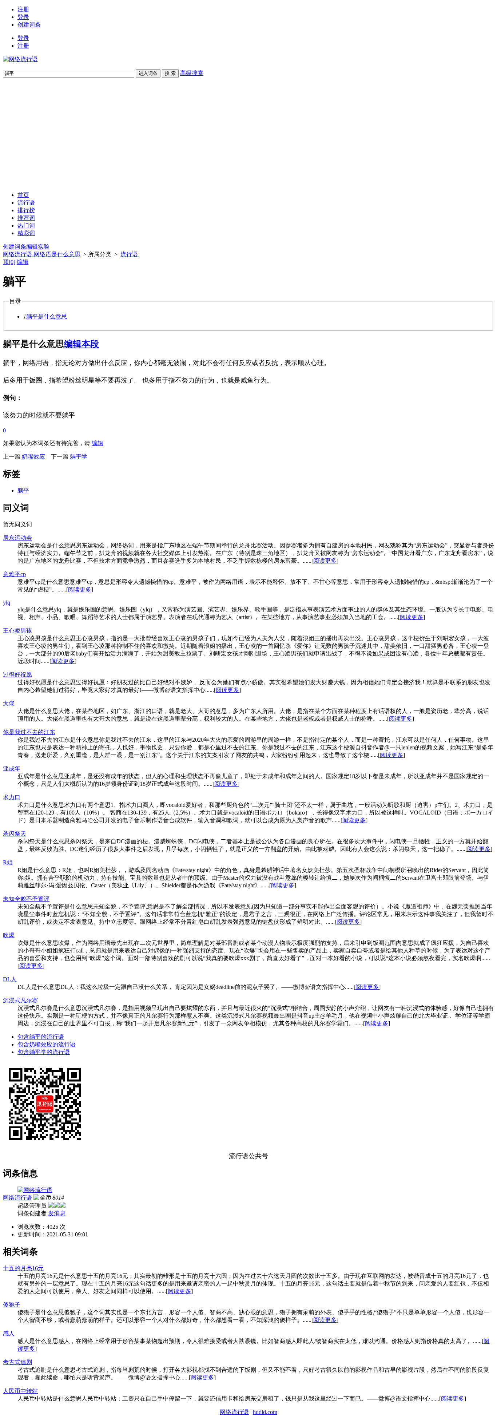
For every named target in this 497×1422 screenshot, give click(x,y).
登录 (23, 17)
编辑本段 (81, 344)
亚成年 (11, 768)
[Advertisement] (248, 135)
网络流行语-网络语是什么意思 (41, 254)
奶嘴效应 (33, 456)
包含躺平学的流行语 (43, 1052)
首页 (23, 195)
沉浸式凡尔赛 (20, 1000)
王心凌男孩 (17, 630)
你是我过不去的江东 (29, 732)
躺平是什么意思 (46, 316)
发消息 (56, 1213)
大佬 (9, 703)
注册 (23, 9)
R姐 (8, 862)
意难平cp (14, 574)
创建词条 (29, 24)
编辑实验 (37, 246)
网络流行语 (17, 1198)
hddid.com (265, 1412)
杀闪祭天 (14, 834)
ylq (6, 602)
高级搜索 (191, 73)
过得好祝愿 (17, 675)
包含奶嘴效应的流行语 (46, 1044)
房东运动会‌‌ (17, 538)
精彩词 (26, 233)
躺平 (23, 490)
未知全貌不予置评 (26, 899)
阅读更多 (325, 561)
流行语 (26, 202)
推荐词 (26, 218)
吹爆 (9, 935)
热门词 (26, 225)
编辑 (22, 262)
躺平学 (78, 456)
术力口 (11, 797)
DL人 (10, 979)
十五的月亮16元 (23, 1268)
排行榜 (26, 210)
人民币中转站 (20, 1391)
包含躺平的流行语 (40, 1037)
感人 (9, 1333)
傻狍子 (11, 1305)
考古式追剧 (17, 1362)
